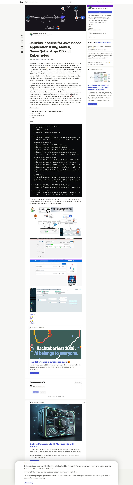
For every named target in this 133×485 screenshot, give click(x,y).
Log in (99, 2)
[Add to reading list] (22, 47)
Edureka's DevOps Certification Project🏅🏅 (100, 63)
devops (32, 59)
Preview (43, 392)
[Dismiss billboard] (115, 463)
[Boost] (22, 52)
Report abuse (61, 396)
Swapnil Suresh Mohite (39, 33)
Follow (100, 12)
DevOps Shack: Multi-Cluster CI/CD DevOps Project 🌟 (99, 47)
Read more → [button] (34, 461)
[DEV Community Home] (21, 2)
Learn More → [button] (34, 373)
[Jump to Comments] (22, 42)
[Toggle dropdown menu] (81, 328)
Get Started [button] (28, 482)
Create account (107, 2)
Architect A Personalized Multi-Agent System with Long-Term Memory (98, 87)
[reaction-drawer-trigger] (22, 36)
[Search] (25, 2)
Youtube (32, 315)
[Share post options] (22, 57)
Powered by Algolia (65, 2)
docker (43, 59)
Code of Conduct (51, 396)
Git (31, 319)
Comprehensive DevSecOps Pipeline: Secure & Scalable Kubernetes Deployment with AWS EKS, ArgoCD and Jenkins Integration (100, 56)
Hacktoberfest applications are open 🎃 (50, 362)
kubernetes (50, 59)
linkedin (32, 323)
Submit (35, 392)
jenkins (38, 59)
